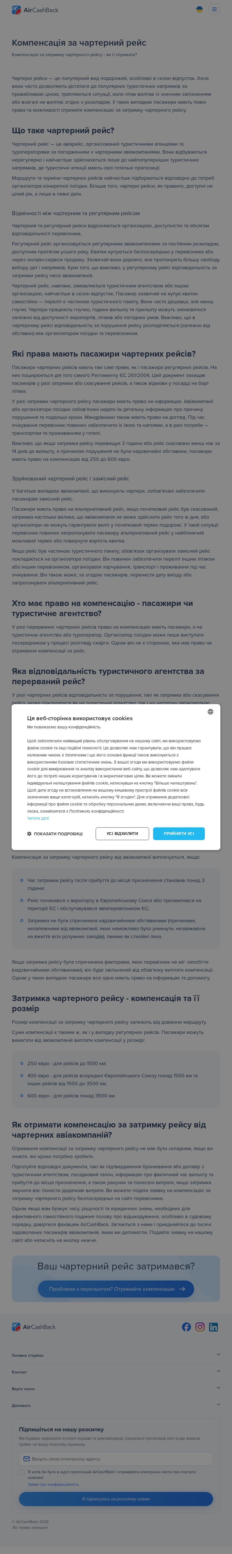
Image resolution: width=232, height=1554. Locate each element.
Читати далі (38, 818)
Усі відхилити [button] (122, 834)
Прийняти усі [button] (179, 834)
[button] (55, 833)
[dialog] (116, 777)
